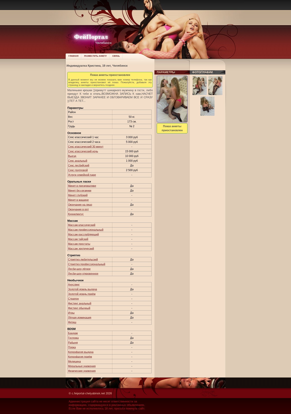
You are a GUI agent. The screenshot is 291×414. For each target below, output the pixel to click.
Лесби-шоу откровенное (83, 273)
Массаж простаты (79, 243)
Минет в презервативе (82, 185)
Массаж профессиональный (85, 229)
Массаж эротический (81, 248)
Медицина (74, 361)
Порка (72, 347)
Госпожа (73, 337)
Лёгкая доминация (79, 317)
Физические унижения (82, 370)
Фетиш (72, 322)
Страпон (73, 298)
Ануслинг (74, 284)
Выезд (72, 156)
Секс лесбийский (78, 165)
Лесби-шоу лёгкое (79, 268)
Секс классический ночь (83, 151)
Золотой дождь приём (81, 294)
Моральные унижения (82, 366)
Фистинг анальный (79, 303)
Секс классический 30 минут (85, 146)
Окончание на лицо (80, 204)
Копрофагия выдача (80, 352)
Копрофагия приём (80, 356)
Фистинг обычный (79, 308)
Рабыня (73, 342)
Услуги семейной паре (82, 174)
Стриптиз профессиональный (86, 264)
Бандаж (73, 333)
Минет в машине (78, 200)
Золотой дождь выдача (82, 289)
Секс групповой (78, 170)
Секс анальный (77, 160)
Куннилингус (76, 214)
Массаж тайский (78, 239)
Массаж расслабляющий (83, 234)
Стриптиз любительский (83, 259)
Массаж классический (81, 225)
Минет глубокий (78, 195)
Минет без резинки (79, 190)
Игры (71, 312)
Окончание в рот (78, 209)
